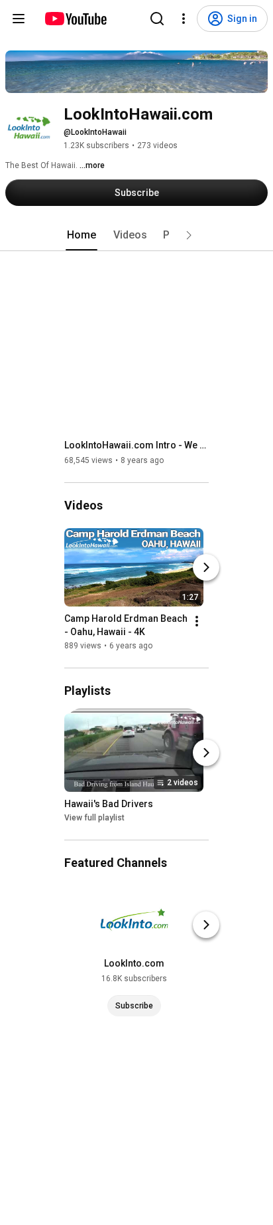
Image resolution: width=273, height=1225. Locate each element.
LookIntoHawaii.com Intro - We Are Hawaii (136, 445)
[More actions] (197, 621)
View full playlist (94, 817)
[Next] (206, 567)
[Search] (157, 19)
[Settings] (183, 19)
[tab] (81, 235)
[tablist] (136, 235)
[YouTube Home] (75, 18)
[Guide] (19, 19)
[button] (189, 235)
